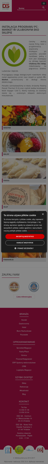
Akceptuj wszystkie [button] (25, 236)
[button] (24, 248)
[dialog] (24, 231)
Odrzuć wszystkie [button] (24, 243)
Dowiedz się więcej (35, 231)
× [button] (43, 214)
